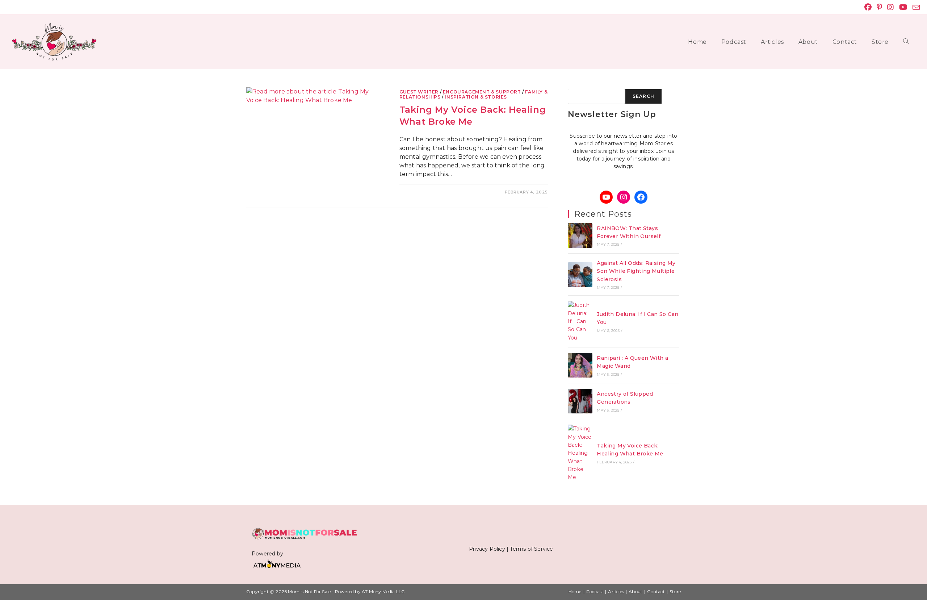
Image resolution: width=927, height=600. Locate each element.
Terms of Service (531, 549)
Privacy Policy (487, 549)
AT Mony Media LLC (383, 591)
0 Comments (421, 192)
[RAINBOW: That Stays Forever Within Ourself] (580, 235)
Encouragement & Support (482, 92)
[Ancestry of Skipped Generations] (580, 401)
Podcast (594, 591)
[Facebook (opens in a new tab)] (868, 7)
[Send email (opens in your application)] (915, 8)
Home (575, 591)
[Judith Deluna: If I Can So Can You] (580, 321)
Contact (655, 591)
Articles (616, 591)
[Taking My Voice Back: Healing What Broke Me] (580, 453)
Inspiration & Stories (476, 97)
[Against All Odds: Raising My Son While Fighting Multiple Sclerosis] (580, 274)
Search (643, 96)
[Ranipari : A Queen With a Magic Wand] (580, 365)
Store (675, 591)
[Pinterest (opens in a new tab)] (879, 7)
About (635, 591)
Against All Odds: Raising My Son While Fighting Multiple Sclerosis (636, 271)
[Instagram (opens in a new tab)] (890, 7)
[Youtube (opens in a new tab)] (903, 7)
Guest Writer (419, 92)
